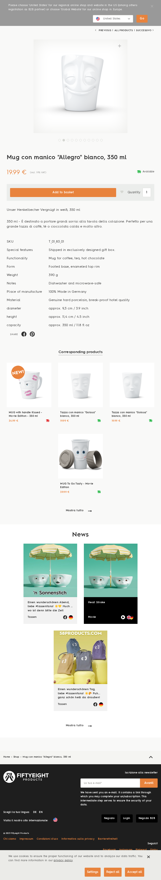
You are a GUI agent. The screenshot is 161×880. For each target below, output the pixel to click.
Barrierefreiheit (107, 839)
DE (35, 812)
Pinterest (141, 850)
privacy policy (63, 860)
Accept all (134, 872)
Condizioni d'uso (47, 839)
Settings (92, 872)
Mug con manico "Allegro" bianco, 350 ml (47, 757)
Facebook (109, 850)
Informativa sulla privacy (78, 839)
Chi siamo (9, 839)
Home (7, 757)
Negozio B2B (147, 818)
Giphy (154, 850)
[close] (148, 857)
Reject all (112, 872)
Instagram (125, 850)
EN (41, 812)
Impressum (26, 839)
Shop (16, 757)
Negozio (109, 818)
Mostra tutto (74, 510)
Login (126, 818)
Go (142, 18)
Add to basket (63, 192)
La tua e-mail (93, 783)
